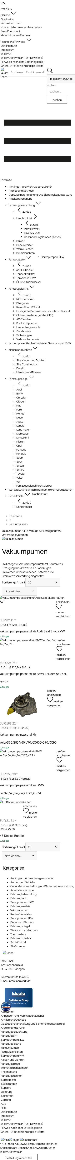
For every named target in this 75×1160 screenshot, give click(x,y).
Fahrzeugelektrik (20, 906)
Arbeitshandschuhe (22, 890)
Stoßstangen (18, 946)
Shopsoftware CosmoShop (16, 1148)
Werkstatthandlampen (24, 930)
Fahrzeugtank (18, 898)
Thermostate (18, 934)
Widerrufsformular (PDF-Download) (22, 1123)
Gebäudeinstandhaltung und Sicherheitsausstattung (42, 886)
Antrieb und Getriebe (22, 882)
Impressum (7, 1115)
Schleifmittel (18, 942)
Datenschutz (9, 1111)
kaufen (60, 597)
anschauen (62, 601)
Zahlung (6, 1099)
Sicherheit (7, 1095)
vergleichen (63, 616)
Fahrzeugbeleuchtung (23, 894)
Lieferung (6, 1091)
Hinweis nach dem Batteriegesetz (21, 1127)
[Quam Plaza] (4, 73)
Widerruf (6, 1119)
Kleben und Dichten (21, 922)
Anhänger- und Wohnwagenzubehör (32, 878)
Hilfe (3, 1107)
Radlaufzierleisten (21, 914)
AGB (3, 1103)
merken (61, 654)
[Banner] (8, 953)
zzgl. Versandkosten (41, 1144)
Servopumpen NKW (22, 902)
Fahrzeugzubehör (20, 938)
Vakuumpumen (19, 910)
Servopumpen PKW (21, 918)
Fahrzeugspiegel (20, 926)
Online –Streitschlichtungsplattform (22, 1131)
